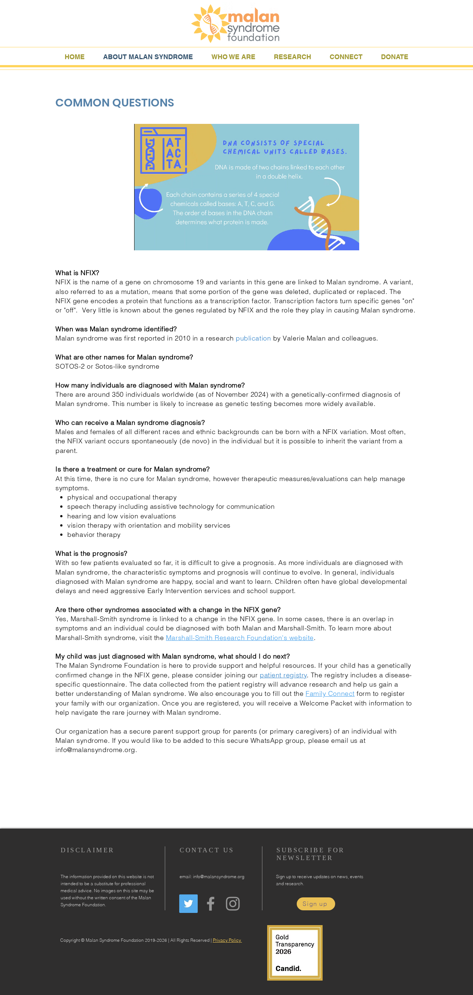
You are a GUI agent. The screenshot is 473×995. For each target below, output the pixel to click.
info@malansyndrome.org (95, 749)
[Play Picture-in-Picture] (336, 240)
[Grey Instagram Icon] (233, 903)
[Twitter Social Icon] (188, 903)
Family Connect (330, 693)
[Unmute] (156, 240)
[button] (233, 56)
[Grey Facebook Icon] (210, 903)
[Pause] (144, 240)
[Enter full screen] (349, 240)
